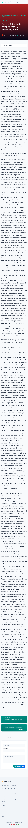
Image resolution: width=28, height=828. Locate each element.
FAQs (3, 816)
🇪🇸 (14, 824)
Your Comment (6, 754)
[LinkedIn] (8, 788)
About (3, 813)
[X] (11, 788)
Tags (16, 799)
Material (3, 801)
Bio (2, 803)
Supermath (4, 797)
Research (17, 796)
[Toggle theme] (8, 2)
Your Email (5, 748)
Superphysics (5, 796)
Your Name (5, 742)
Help (3, 814)
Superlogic (4, 799)
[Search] (5, 2)
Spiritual (3, 805)
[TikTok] (5, 788)
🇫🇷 (11, 824)
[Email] (14, 788)
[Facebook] (2, 788)
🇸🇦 (16, 824)
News (3, 811)
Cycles (16, 797)
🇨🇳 (13, 824)
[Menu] (17, 2)
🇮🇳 (18, 824)
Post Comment (20, 766)
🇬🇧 (9, 824)
